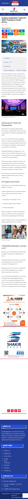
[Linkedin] (22, 31)
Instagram (7, 66)
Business (7, 465)
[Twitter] (10, 31)
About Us (7, 451)
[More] (4, 37)
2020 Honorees (7, 462)
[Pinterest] (4, 34)
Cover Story (7, 456)
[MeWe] (10, 34)
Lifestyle (6, 468)
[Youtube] (19, 410)
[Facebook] (4, 31)
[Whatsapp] (22, 34)
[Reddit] (16, 31)
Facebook (6, 58)
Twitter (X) (8, 62)
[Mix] (16, 34)
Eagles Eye (7, 453)
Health (6, 459)
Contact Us (7, 470)
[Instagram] (12, 410)
